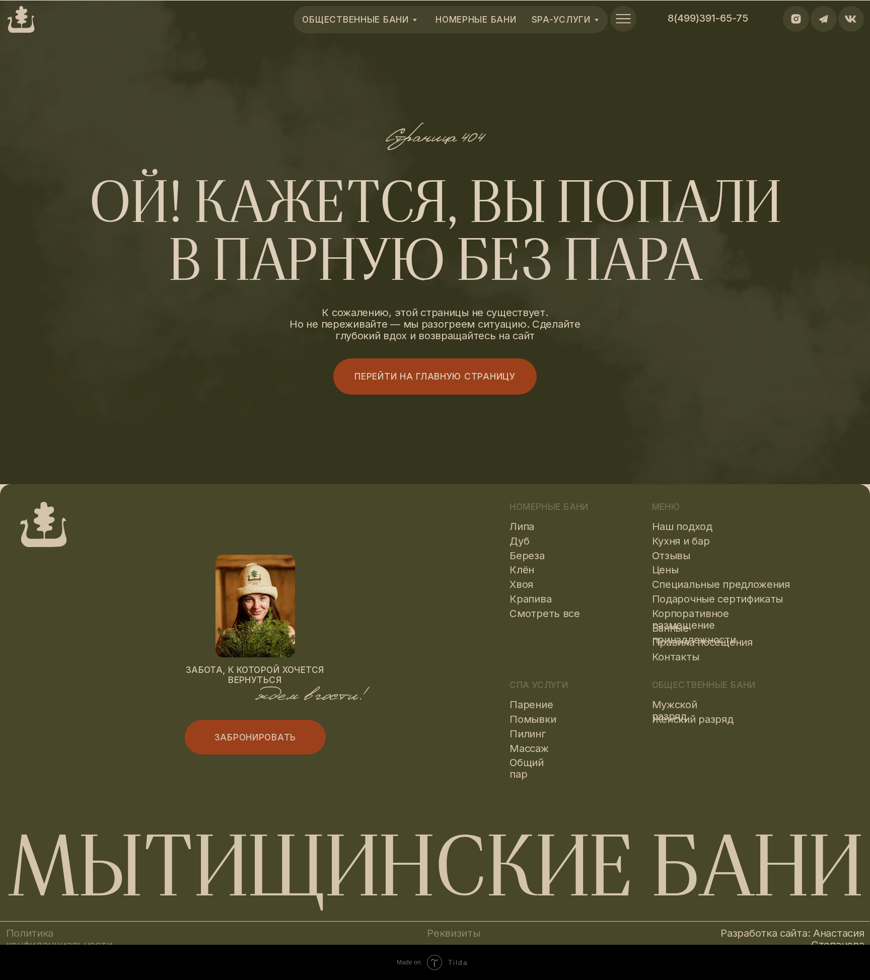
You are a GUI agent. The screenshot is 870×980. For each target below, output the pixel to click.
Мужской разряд (674, 710)
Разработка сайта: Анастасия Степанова (792, 939)
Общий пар (527, 768)
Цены (665, 569)
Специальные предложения (721, 584)
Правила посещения (702, 642)
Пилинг (528, 733)
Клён (522, 569)
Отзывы (671, 555)
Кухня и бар (681, 541)
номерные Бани (476, 19)
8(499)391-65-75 (708, 18)
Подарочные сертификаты (717, 598)
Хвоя (521, 584)
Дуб (519, 541)
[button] (255, 737)
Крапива (530, 598)
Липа (522, 526)
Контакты (675, 656)
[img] (623, 19)
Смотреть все (545, 613)
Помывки (533, 719)
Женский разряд (693, 719)
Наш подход (682, 526)
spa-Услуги (561, 19)
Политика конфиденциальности (59, 939)
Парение (531, 704)
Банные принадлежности (694, 634)
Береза (527, 555)
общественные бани (355, 19)
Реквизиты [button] (453, 933)
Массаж (529, 748)
